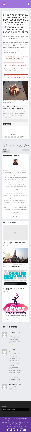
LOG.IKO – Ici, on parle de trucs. (15, 426)
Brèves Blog (6, 36)
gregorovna (13, 384)
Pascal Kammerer (12, 35)
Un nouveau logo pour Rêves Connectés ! (14, 318)
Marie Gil (12, 350)
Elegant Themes (12, 418)
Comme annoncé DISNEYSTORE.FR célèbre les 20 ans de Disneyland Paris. (15, 265)
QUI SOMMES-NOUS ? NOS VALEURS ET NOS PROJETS (15, 422)
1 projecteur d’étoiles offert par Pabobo (14, 62)
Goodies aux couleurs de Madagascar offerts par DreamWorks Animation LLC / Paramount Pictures (16, 67)
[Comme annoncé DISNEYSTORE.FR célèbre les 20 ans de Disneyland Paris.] (15, 255)
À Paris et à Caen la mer (15, 428)
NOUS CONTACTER (15, 424)
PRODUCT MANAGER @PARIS (15, 421)
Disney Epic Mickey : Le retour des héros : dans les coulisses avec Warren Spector (14, 243)
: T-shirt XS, (12, 68)
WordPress (25, 418)
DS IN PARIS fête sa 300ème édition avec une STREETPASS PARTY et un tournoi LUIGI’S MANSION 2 (14, 288)
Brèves (26, 35)
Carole (11, 332)
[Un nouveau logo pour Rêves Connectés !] (15, 304)
